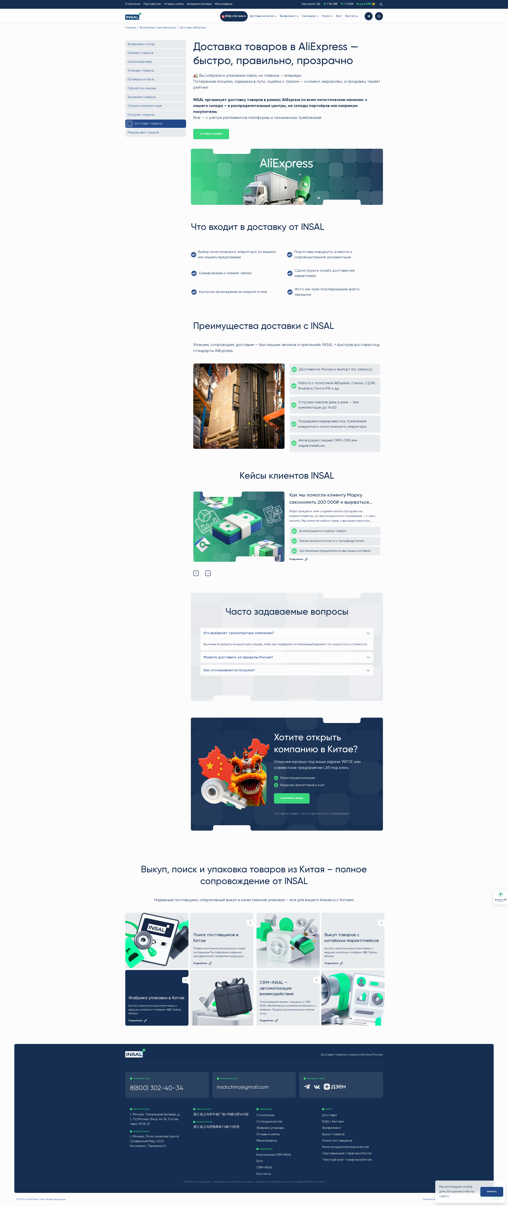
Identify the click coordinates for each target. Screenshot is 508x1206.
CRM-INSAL (264, 1167)
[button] (196, 573)
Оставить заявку (211, 134)
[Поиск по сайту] (380, 4)
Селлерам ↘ (310, 16)
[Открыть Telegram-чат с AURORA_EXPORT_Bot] (369, 16)
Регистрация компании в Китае (345, 1147)
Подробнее (296, 563)
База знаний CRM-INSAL (273, 1154)
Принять (492, 1192)
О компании (132, 4)
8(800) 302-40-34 (156, 1088)
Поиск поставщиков (337, 1140)
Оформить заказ (292, 798)
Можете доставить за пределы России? (238, 657)
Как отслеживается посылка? (229, 670)
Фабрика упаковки (270, 1128)
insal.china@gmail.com (243, 1087)
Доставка (329, 1115)
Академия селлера (199, 4)
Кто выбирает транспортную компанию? (239, 633)
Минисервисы (223, 4)
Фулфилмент (331, 1128)
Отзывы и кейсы (174, 4)
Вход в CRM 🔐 (365, 4)
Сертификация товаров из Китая (346, 1153)
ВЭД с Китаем (333, 1121)
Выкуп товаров (333, 1134)
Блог (339, 16)
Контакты (351, 16)
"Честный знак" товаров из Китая (346, 1159)
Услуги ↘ (327, 16)
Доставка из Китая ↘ (263, 16)
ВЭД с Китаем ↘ (235, 16)
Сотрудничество (269, 1121)
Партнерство (152, 4)
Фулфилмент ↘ (289, 16)
